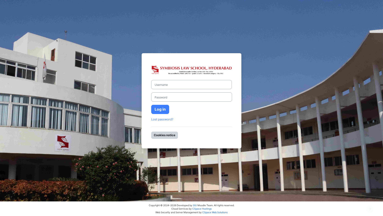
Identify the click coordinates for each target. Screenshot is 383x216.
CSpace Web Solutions (215, 212)
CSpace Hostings (202, 208)
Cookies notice (164, 135)
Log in (160, 109)
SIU (195, 205)
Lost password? (162, 119)
